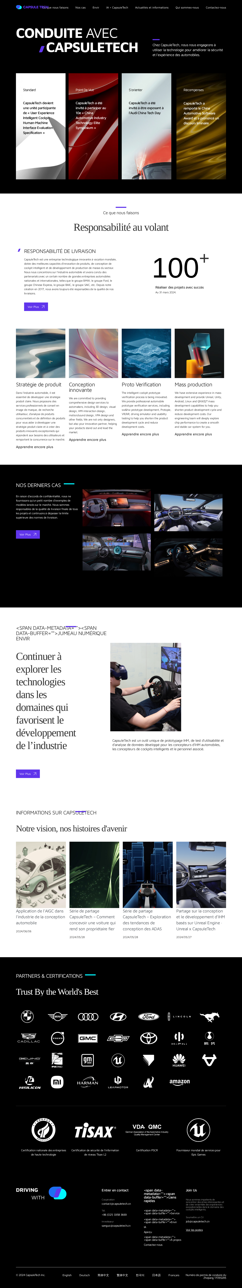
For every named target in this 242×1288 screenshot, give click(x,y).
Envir (96, 7)
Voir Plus (33, 306)
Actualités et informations (151, 7)
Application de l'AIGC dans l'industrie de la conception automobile (40, 916)
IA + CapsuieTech (117, 7)
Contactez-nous (216, 7)
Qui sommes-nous (187, 7)
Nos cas (80, 7)
